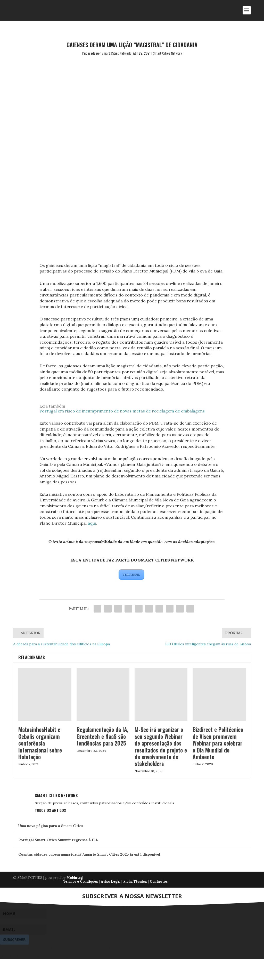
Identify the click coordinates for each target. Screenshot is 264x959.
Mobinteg (75, 877)
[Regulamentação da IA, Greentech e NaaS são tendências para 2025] (103, 694)
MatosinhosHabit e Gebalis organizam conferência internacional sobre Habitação (40, 743)
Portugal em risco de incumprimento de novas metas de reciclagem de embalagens (122, 411)
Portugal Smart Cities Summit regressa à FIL (58, 840)
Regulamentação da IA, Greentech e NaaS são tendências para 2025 (102, 736)
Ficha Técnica (135, 881)
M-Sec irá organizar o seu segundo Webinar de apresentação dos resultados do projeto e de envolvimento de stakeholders (161, 746)
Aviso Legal (110, 881)
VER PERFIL (131, 574)
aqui (92, 523)
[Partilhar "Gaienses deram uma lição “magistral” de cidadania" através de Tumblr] (128, 608)
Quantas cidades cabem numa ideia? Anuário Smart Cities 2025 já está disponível (89, 854)
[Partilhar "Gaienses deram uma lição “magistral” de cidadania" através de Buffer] (159, 608)
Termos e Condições (80, 881)
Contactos (159, 881)
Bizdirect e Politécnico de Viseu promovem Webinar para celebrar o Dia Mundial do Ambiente (218, 743)
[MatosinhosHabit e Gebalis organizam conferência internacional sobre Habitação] (44, 694)
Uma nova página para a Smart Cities (50, 825)
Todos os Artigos (50, 810)
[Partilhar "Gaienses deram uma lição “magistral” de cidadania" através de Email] (180, 608)
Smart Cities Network (116, 53)
